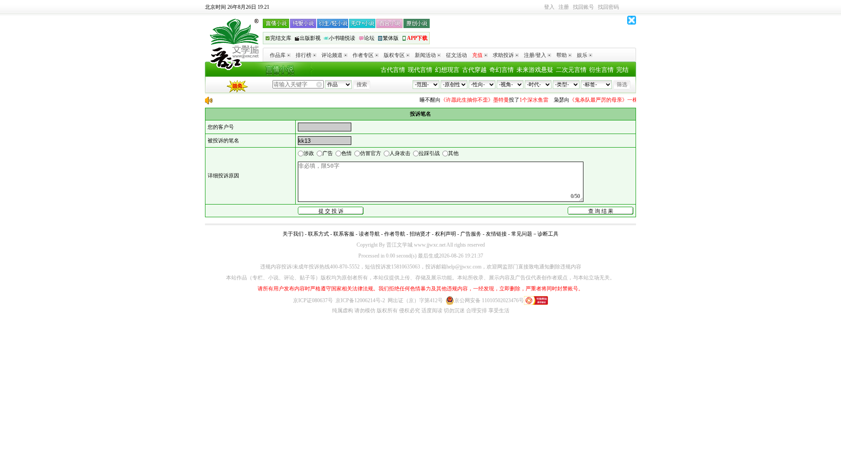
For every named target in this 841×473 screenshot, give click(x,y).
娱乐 (582, 55)
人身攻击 (399, 153)
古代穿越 (474, 70)
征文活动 (456, 55)
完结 (622, 70)
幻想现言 (447, 70)
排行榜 (303, 55)
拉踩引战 (429, 153)
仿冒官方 (370, 153)
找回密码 (608, 7)
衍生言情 (601, 70)
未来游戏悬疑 (534, 70)
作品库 (278, 55)
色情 (346, 153)
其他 (453, 153)
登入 (549, 7)
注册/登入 (535, 55)
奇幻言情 (501, 70)
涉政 (309, 153)
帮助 (561, 55)
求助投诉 (503, 55)
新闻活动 (425, 55)
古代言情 (393, 70)
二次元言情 (571, 70)
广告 (327, 153)
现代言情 (420, 70)
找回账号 (583, 7)
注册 (563, 7)
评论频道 (332, 55)
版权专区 (394, 55)
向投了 (479, 100)
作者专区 (363, 55)
